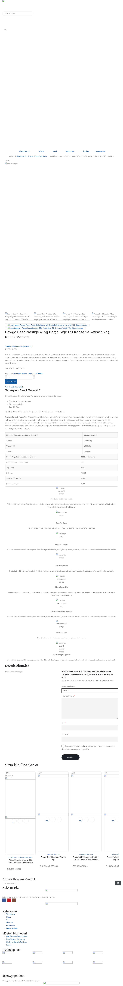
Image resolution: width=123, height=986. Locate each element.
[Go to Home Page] (4, 156)
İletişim (86, 151)
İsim (63, 723)
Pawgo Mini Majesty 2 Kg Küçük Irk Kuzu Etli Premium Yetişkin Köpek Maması (86, 859)
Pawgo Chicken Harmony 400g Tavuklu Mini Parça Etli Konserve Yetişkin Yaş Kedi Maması (20, 862)
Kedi (55, 151)
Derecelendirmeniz (69, 686)
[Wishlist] (3, 27)
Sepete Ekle (11, 382)
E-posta (65, 734)
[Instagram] (14, 900)
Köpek (41, 151)
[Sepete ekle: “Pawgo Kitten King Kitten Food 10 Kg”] (53, 819)
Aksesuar (70, 151)
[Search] (30, 14)
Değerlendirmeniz (68, 696)
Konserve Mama (20, 374)
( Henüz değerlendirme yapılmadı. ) (18, 346)
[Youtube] (9, 900)
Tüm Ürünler (24, 151)
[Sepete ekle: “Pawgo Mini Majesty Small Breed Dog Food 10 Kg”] (119, 819)
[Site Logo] (9, 5)
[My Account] (3, 17)
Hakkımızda (100, 151)
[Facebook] (4, 900)
